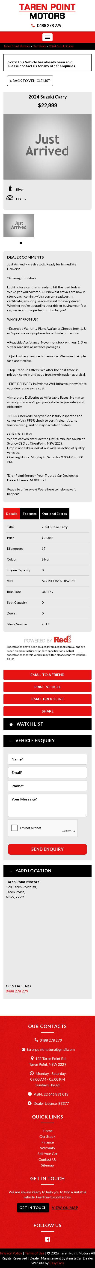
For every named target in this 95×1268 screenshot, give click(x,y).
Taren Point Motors (16, 46)
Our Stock (39, 46)
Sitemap (47, 1165)
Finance (48, 1142)
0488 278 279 (49, 25)
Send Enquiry (47, 849)
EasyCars (56, 1263)
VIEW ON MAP (65, 1208)
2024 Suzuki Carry (61, 46)
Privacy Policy (11, 1253)
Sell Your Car (48, 1153)
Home (48, 1130)
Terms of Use (35, 1253)
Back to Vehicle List (31, 81)
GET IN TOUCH (33, 1208)
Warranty (47, 1148)
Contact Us (47, 1159)
